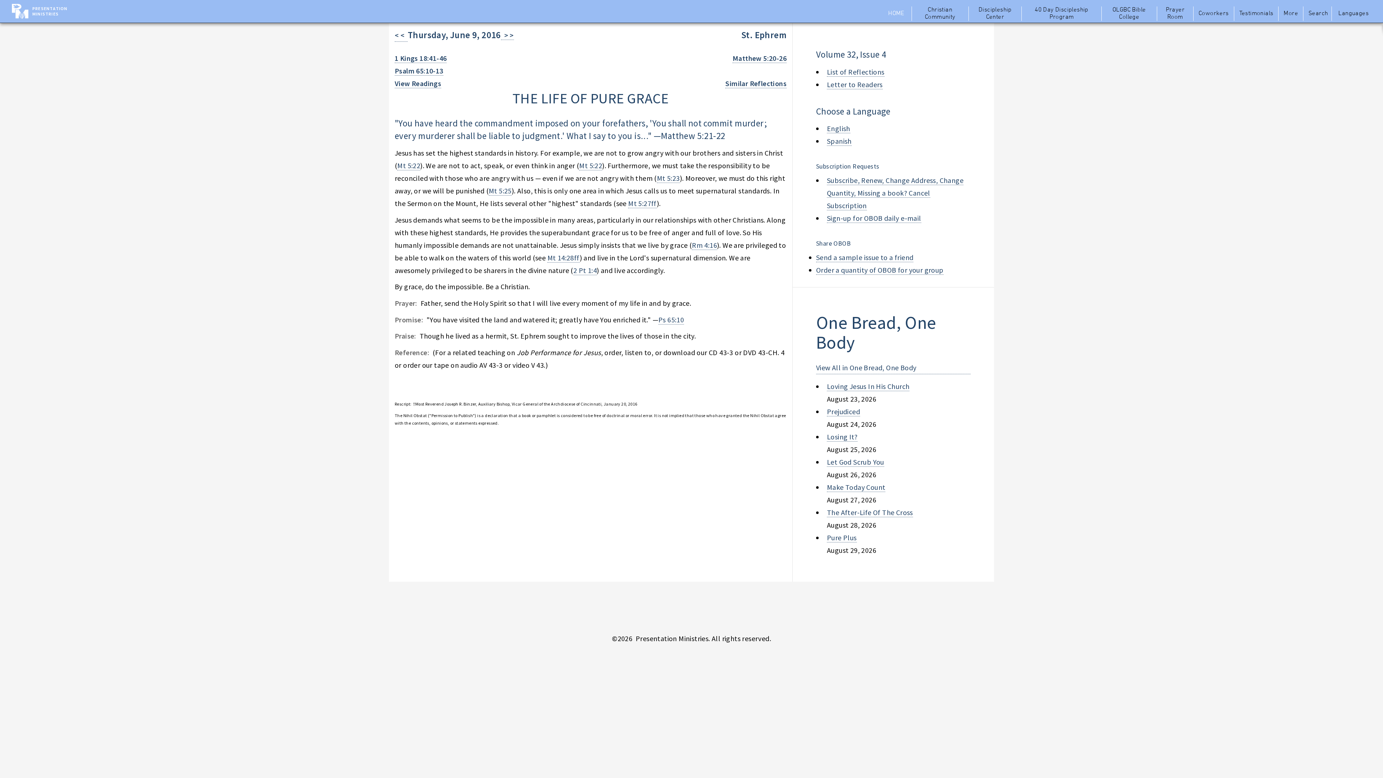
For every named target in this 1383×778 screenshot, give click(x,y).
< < (401, 35)
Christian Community (940, 13)
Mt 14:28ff (563, 257)
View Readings (418, 83)
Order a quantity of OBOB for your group (880, 269)
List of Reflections (856, 71)
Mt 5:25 (500, 190)
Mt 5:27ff (642, 203)
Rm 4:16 (704, 245)
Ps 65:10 (671, 319)
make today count (856, 487)
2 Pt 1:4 (585, 270)
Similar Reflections (756, 83)
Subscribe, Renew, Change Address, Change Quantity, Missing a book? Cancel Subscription (895, 193)
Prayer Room (1175, 13)
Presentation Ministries (49, 11)
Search (1318, 13)
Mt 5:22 (408, 165)
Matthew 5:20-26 (760, 58)
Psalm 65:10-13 (419, 70)
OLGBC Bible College (1129, 13)
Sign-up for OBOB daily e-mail (874, 218)
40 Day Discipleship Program (1061, 13)
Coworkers (1214, 13)
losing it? (842, 436)
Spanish (839, 141)
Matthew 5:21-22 (693, 136)
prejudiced (843, 411)
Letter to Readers (855, 84)
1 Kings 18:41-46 (421, 58)
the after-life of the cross (870, 512)
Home (896, 13)
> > (507, 35)
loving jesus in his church (868, 386)
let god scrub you (855, 461)
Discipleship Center (995, 13)
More (1291, 13)
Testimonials (1256, 13)
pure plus (842, 537)
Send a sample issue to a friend (864, 257)
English (838, 128)
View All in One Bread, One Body (866, 367)
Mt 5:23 (668, 178)
